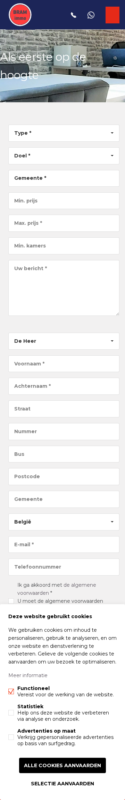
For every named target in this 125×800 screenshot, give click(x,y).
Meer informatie (28, 675)
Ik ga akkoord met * (62, 601)
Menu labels (113, 15)
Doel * (22, 156)
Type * (22, 133)
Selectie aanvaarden (62, 783)
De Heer (25, 341)
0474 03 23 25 (73, 15)
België (22, 522)
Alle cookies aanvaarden (62, 765)
